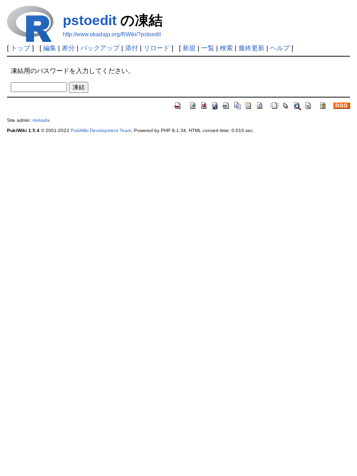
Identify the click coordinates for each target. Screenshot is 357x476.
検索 (226, 48)
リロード (157, 48)
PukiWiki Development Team (101, 130)
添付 (131, 48)
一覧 (207, 48)
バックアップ (99, 48)
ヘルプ (280, 48)
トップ (20, 48)
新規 (189, 48)
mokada (41, 120)
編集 (49, 48)
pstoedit (90, 20)
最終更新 (251, 48)
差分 (68, 48)
